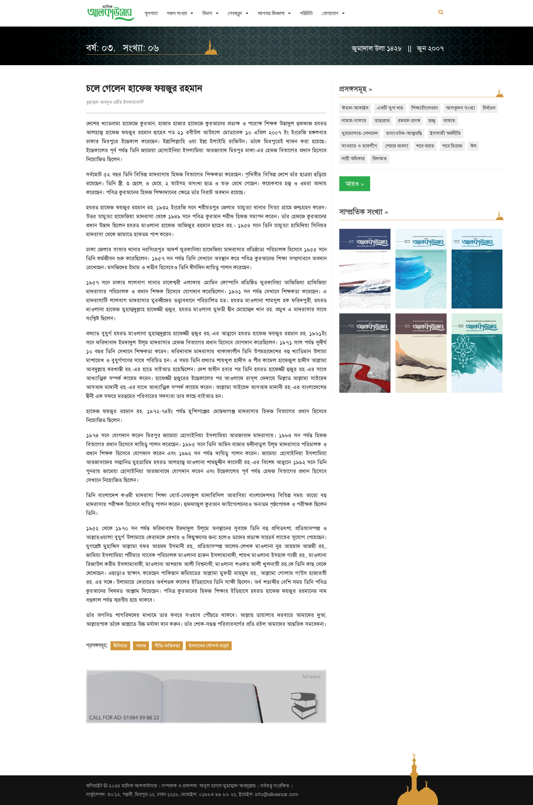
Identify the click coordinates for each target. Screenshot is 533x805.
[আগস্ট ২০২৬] (364, 307)
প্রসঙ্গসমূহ (355, 89)
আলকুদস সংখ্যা (460, 108)
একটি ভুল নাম (390, 108)
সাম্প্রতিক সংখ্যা (363, 211)
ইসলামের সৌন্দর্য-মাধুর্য (209, 645)
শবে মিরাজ (452, 146)
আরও (354, 183)
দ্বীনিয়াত (120, 645)
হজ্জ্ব (432, 121)
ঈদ (473, 146)
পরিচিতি (306, 13)
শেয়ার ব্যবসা (396, 146)
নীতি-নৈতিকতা (167, 645)
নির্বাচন (489, 108)
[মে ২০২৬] (364, 391)
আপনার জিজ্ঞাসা (271, 13)
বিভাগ (207, 13)
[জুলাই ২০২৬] (421, 307)
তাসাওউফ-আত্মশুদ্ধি (404, 133)
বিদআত (380, 159)
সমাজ (141, 645)
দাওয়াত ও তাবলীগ (359, 146)
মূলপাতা (151, 13)
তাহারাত (382, 121)
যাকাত (449, 121)
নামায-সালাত (354, 121)
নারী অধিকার (353, 159)
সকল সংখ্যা (177, 13)
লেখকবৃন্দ (235, 13)
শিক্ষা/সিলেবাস (424, 108)
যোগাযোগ (330, 13)
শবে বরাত (425, 146)
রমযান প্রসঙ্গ (409, 121)
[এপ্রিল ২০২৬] (421, 391)
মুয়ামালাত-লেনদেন (360, 133)
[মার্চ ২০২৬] (477, 391)
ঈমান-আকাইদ (355, 108)
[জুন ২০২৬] (477, 307)
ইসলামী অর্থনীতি (445, 133)
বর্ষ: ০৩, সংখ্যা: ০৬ (122, 48)
